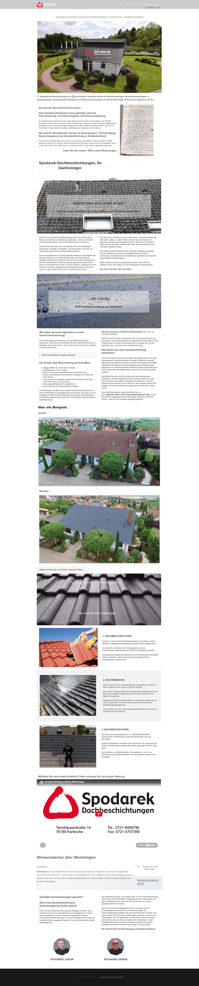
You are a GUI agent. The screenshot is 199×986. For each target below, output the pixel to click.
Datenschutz (110, 977)
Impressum (103, 977)
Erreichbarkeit (119, 977)
